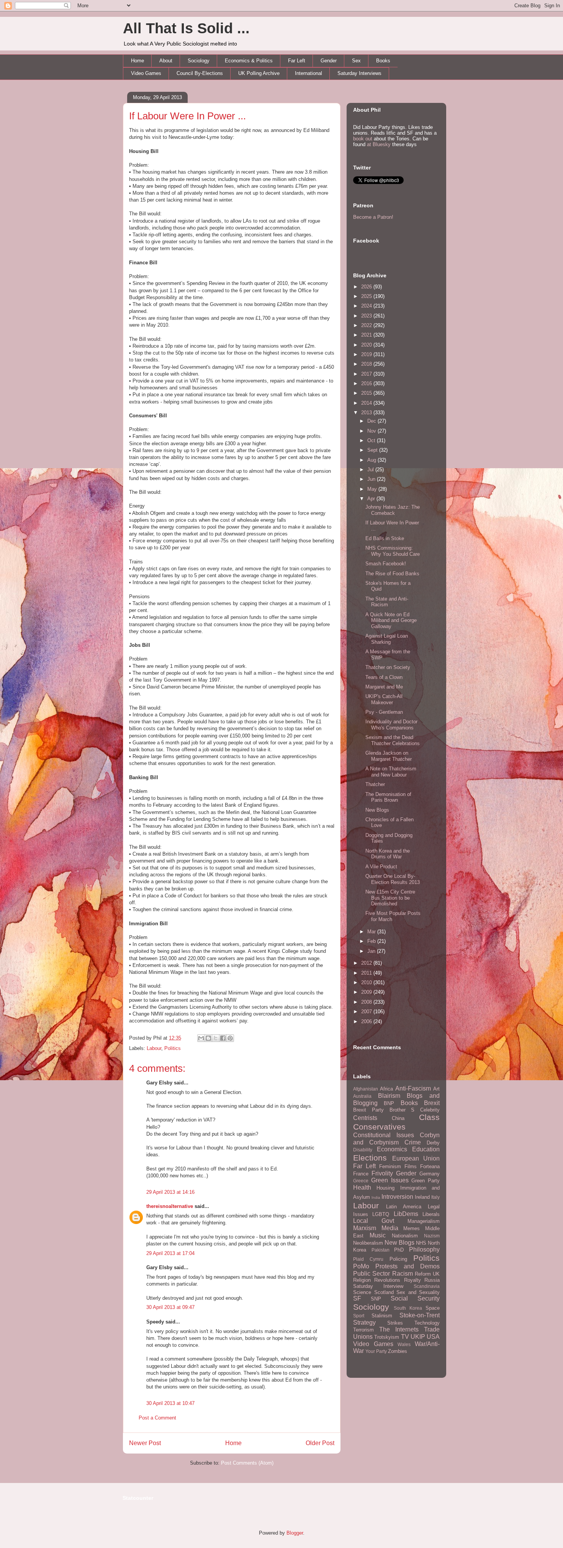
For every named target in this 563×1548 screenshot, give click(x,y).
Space (433, 1308)
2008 (367, 1002)
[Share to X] (215, 1038)
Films (410, 1166)
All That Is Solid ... (186, 28)
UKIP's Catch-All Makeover (384, 699)
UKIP (418, 1336)
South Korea (408, 1307)
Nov (372, 431)
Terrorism (363, 1330)
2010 (367, 982)
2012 (367, 963)
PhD (399, 1250)
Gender (329, 60)
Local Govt (373, 1221)
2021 (367, 335)
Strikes (395, 1323)
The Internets (399, 1329)
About (165, 60)
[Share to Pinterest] (230, 1038)
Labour (154, 1048)
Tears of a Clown (384, 677)
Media (389, 1228)
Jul (371, 469)
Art (436, 1089)
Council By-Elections (200, 73)
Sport (358, 1315)
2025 (367, 296)
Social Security (415, 1298)
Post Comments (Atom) (247, 1463)
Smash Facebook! (385, 563)
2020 (367, 345)
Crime (412, 1142)
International (308, 73)
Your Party (376, 1351)
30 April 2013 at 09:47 (170, 1307)
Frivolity (382, 1173)
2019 (367, 354)
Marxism (364, 1228)
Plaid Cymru (368, 1259)
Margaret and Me (384, 687)
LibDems (406, 1214)
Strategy (364, 1322)
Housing (385, 1188)
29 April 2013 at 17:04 (170, 1253)
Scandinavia (427, 1286)
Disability (362, 1149)
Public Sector (371, 1273)
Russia (432, 1280)
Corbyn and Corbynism (396, 1139)
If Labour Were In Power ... (187, 116)
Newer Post (145, 1443)
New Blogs (377, 810)
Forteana (430, 1166)
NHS (421, 1243)
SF (357, 1298)
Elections (370, 1157)
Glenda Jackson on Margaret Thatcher (388, 756)
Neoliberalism (368, 1243)
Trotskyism (386, 1337)
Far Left (296, 60)
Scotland (384, 1292)
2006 (367, 1021)
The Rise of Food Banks (392, 573)
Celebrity (430, 1110)
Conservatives (379, 1126)
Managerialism (424, 1221)
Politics (172, 1048)
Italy (435, 1197)
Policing (398, 1259)
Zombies (397, 1351)
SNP (376, 1299)
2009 (367, 992)
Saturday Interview (378, 1286)
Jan (372, 951)
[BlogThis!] (208, 1038)
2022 (367, 325)
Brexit (432, 1103)
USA (433, 1336)
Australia (362, 1096)
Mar (372, 931)
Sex (356, 60)
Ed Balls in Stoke (384, 538)
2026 (367, 287)
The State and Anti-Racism (386, 602)
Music (378, 1235)
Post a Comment (157, 1418)
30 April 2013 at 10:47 (170, 1403)
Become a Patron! (373, 217)
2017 (367, 374)
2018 (367, 364)
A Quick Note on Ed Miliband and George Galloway (391, 620)
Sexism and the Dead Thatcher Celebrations (392, 740)
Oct (372, 440)
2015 (367, 393)
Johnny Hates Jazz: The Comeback (392, 510)
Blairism (389, 1095)
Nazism (432, 1235)
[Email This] (201, 1038)
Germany (429, 1174)
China (398, 1118)
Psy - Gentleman (384, 712)
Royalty (412, 1280)
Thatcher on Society (387, 667)
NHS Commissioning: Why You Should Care (392, 551)
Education (426, 1149)
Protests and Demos (407, 1266)
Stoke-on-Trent (419, 1315)
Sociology (198, 60)
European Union (416, 1158)
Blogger (294, 1533)
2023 (367, 316)
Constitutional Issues (383, 1135)
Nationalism (405, 1236)
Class (429, 1117)
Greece (360, 1180)
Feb (372, 941)
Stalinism (382, 1315)
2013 (367, 412)
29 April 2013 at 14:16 (170, 1192)
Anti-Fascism (413, 1088)
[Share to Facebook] (223, 1038)
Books (383, 60)
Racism (402, 1273)
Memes (411, 1228)
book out (362, 139)
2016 (367, 383)
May (372, 489)
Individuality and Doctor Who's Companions (391, 725)
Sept (373, 450)
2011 (367, 973)
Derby (433, 1143)
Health (362, 1187)
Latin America (403, 1206)
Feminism (390, 1166)
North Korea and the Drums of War (387, 854)
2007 (367, 1011)
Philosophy (424, 1249)
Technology (427, 1323)
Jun (372, 479)
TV (405, 1336)
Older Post (320, 1443)
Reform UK (427, 1274)
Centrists (365, 1118)
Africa (386, 1089)
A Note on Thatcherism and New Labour (390, 772)
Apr (371, 498)
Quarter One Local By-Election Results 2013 (392, 879)
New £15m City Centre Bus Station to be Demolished (390, 898)
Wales (404, 1344)
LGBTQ (380, 1214)
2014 (367, 403)
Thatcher (375, 784)
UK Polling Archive (259, 73)
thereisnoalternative (169, 1206)
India (376, 1197)
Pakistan (381, 1249)
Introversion (397, 1196)
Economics (392, 1149)
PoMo (361, 1266)
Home (137, 60)
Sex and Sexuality (418, 1292)
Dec (372, 421)
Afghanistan (365, 1088)
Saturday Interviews (359, 73)
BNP (389, 1103)
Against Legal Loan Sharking (386, 639)
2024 (367, 306)
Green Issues (390, 1180)
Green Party (425, 1180)
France (360, 1174)
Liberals (431, 1214)
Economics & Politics (249, 60)
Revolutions (387, 1280)
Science (362, 1292)
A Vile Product (381, 866)
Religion (362, 1280)
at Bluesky (379, 144)
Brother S (402, 1110)
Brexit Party (368, 1110)
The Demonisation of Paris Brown (388, 797)
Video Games (146, 73)
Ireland (422, 1197)
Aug (372, 460)
